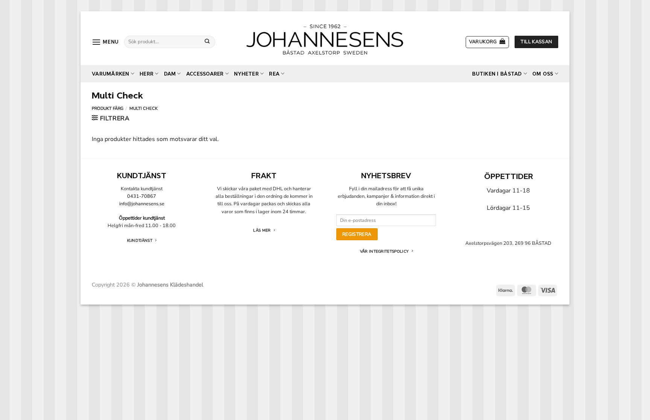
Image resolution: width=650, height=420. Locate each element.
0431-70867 (141, 196)
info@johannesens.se (141, 203)
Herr (146, 73)
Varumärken (110, 73)
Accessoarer (205, 73)
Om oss (542, 73)
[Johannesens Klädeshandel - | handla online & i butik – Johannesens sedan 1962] (325, 38)
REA (274, 73)
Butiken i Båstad (497, 73)
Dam (170, 73)
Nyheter (246, 73)
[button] (105, 42)
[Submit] (207, 41)
